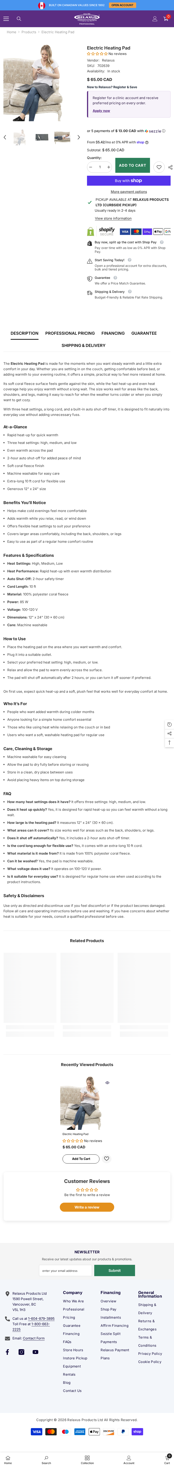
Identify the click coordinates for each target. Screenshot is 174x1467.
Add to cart (132, 165)
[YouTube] (35, 1352)
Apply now (101, 111)
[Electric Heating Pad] (87, 1103)
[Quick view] (107, 1083)
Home (11, 32)
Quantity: (94, 158)
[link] (159, 167)
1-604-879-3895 (41, 1318)
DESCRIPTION (25, 333)
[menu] (6, 18)
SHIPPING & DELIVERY (84, 345)
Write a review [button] (87, 1207)
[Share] (169, 167)
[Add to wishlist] (106, 1158)
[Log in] (154, 18)
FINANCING (113, 333)
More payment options (129, 192)
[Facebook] (7, 1352)
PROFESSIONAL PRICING (70, 333)
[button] (4, 137)
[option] (41, 83)
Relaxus (108, 60)
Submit (115, 1270)
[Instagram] (21, 1352)
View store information (113, 218)
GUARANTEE (144, 333)
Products (29, 32)
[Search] (19, 18)
